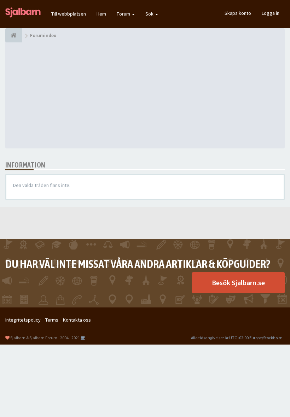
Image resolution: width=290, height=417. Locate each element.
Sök (150, 14)
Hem (101, 14)
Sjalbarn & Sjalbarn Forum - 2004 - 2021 (45, 337)
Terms (51, 320)
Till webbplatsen (68, 14)
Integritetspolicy (23, 320)
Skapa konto (238, 13)
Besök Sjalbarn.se (238, 282)
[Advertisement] (145, 95)
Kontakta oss (77, 320)
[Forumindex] (13, 35)
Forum (124, 14)
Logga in (270, 13)
